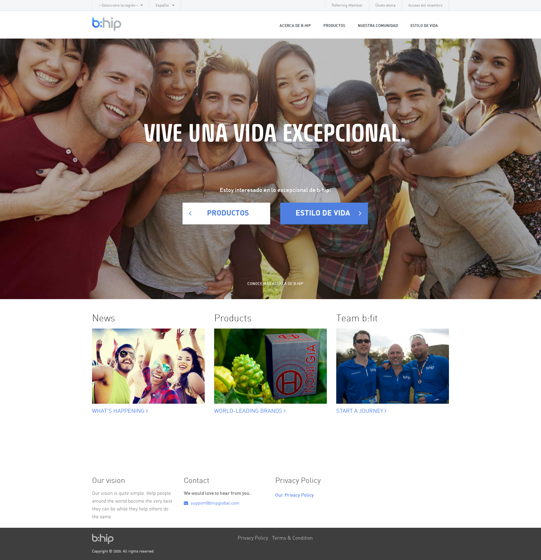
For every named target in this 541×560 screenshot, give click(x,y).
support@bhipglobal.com (214, 503)
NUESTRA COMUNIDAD (378, 26)
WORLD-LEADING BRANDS (249, 411)
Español (163, 5)
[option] (148, 364)
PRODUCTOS (228, 213)
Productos (334, 26)
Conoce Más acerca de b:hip (275, 284)
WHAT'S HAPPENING (119, 411)
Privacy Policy (253, 538)
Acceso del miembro (425, 5)
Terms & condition (292, 538)
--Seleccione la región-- (118, 5)
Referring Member (347, 5)
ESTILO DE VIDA (424, 26)
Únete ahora (385, 5)
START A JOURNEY (360, 411)
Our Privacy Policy (294, 495)
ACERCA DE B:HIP (295, 26)
